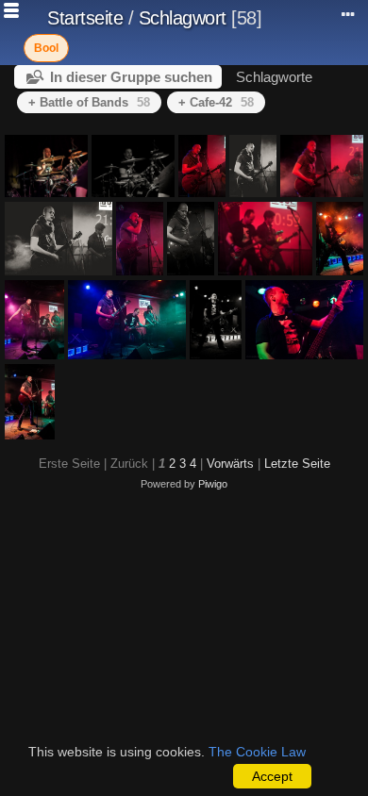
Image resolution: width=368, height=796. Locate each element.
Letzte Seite (297, 463)
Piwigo (212, 483)
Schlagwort (182, 18)
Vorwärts (230, 463)
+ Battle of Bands (89, 102)
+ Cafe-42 (216, 102)
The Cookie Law (257, 751)
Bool (46, 48)
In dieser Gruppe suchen (131, 77)
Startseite (85, 18)
